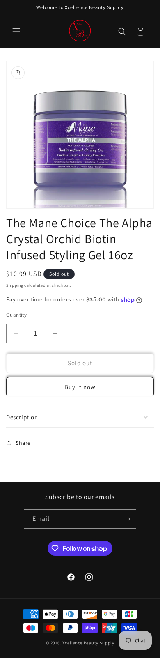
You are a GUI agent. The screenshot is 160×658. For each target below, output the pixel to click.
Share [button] (23, 442)
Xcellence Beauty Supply (88, 643)
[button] (16, 32)
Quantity (16, 314)
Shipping (14, 285)
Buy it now (80, 387)
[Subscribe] (127, 519)
